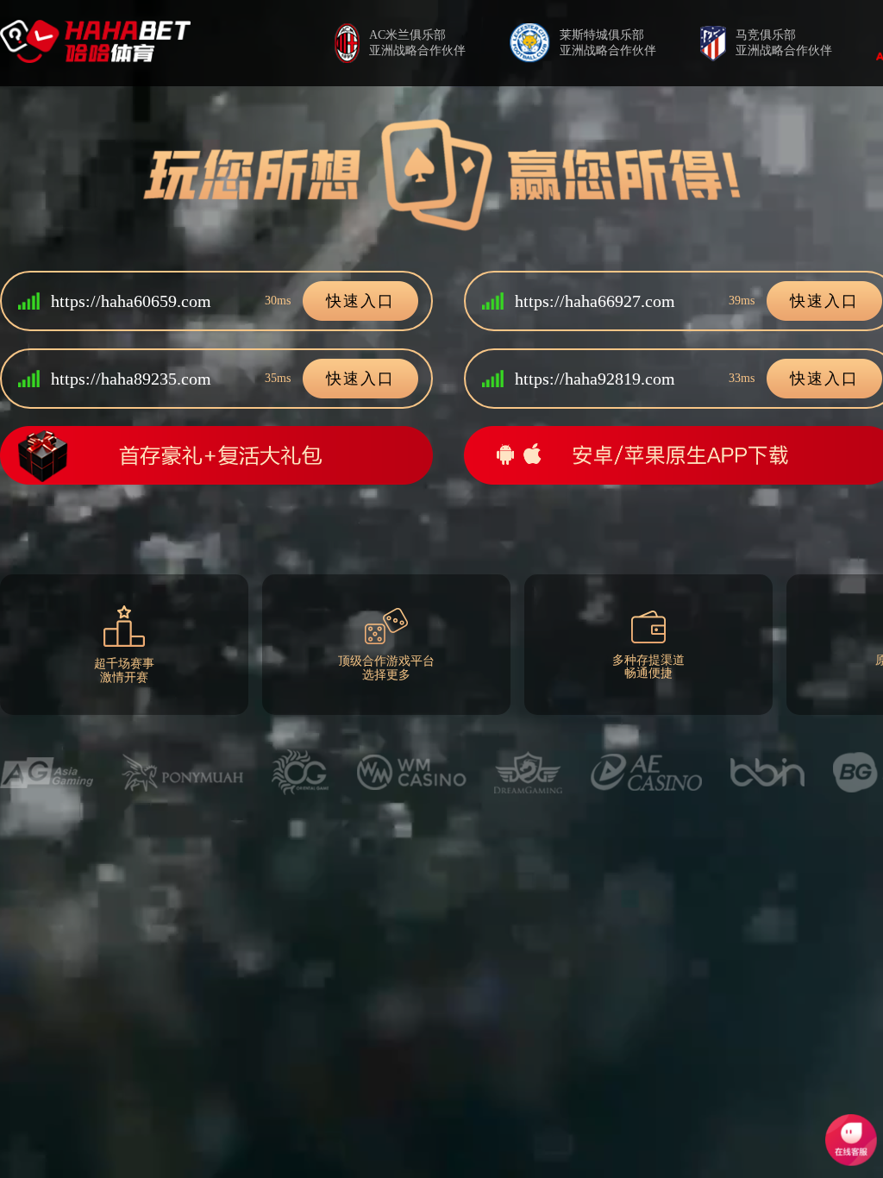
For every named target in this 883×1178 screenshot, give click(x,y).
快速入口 (360, 301)
